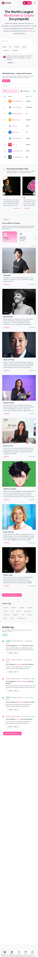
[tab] (10, 91)
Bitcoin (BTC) (16, 101)
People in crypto (15, 678)
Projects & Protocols (17, 641)
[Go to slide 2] (33, 245)
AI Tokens (16, 47)
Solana (12, 618)
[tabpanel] (19, 127)
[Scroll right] (34, 193)
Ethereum (6, 50)
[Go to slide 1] (32, 245)
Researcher (6, 615)
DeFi (10, 47)
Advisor (5, 611)
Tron (13, 144)
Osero (20, 645)
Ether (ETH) (15, 107)
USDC (14, 132)
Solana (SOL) (16, 138)
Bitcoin (24, 47)
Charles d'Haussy (22, 681)
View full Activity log (11, 733)
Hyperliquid (16, 157)
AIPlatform (15, 615)
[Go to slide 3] (35, 245)
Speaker (22, 607)
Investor (19, 611)
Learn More (11, 62)
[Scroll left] (3, 193)
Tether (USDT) (16, 113)
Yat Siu (18, 719)
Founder (6, 607)
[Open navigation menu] (35, 3)
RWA (23, 615)
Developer (30, 607)
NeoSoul (19, 664)
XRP (13, 126)
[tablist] (19, 91)
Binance (14, 120)
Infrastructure (27, 611)
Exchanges (15, 50)
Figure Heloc (16, 151)
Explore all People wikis (11, 595)
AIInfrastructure (22, 618)
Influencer (30, 615)
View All (5, 81)
